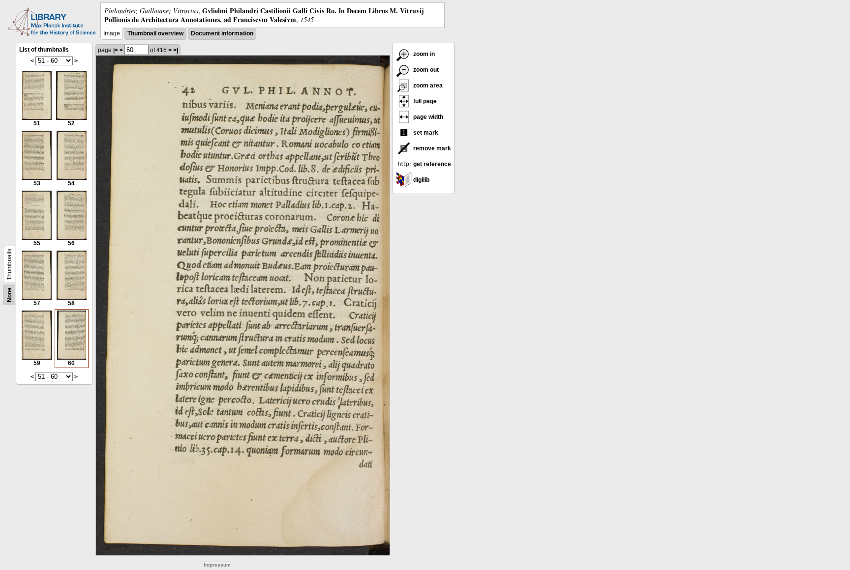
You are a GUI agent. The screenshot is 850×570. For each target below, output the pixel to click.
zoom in (423, 54)
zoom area (427, 85)
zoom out (425, 69)
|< (115, 50)
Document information (222, 33)
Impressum (217, 565)
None (9, 294)
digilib (420, 179)
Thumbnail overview (155, 33)
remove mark (431, 148)
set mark (425, 132)
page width (427, 117)
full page (424, 101)
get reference (431, 164)
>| (175, 50)
